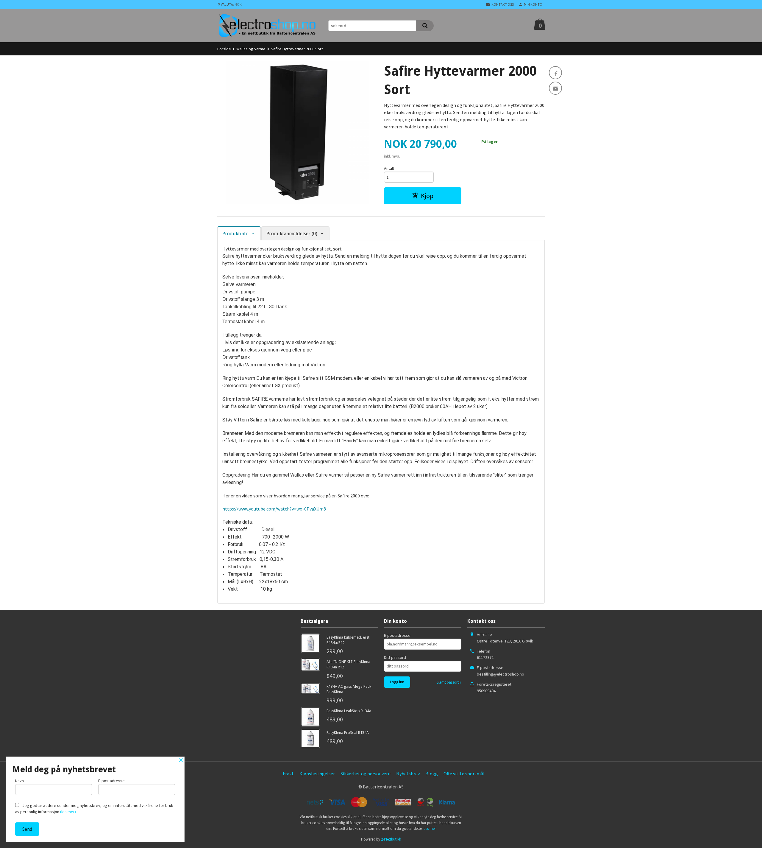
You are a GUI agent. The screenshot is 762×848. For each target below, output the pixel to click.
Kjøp (427, 196)
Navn (19, 780)
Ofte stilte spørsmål (464, 774)
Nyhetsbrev (408, 774)
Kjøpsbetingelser (317, 774)
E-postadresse (397, 635)
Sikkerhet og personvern (366, 774)
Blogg (431, 774)
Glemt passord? (448, 682)
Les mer (430, 828)
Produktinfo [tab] (235, 233)
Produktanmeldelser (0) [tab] (291, 233)
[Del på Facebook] (555, 72)
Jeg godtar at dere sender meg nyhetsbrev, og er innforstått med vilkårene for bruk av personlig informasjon (94, 808)
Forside (224, 49)
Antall (389, 168)
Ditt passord (395, 657)
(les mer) (68, 811)
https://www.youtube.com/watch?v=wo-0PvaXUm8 (274, 509)
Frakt (288, 774)
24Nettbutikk (391, 839)
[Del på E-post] (555, 88)
